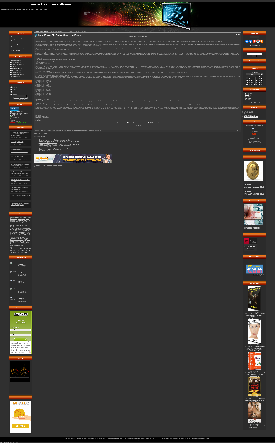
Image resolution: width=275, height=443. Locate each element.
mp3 (16, 219)
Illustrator (19, 241)
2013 (29, 248)
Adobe (21, 225)
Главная (130, 36)
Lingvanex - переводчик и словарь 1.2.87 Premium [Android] (55, 145)
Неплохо (14, 91)
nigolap (61, 130)
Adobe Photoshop (20, 224)
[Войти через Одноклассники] (261, 41)
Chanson (16, 243)
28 (254, 84)
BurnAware (28, 229)
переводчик (91, 130)
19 (249, 82)
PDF (30, 217)
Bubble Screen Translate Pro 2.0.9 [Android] (50, 149)
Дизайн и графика (16, 64)
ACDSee (12, 229)
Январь (46, 31)
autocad (21, 240)
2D (19, 245)
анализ (13, 233)
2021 (17, 245)
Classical (12, 237)
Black (14, 232)
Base (15, 234)
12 (249, 80)
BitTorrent (20, 222)
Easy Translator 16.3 (44, 150)
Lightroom (17, 237)
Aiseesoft (12, 228)
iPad (19, 233)
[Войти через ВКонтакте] (247, 41)
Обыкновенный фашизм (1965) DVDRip (254, 400)
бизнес (12, 241)
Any (30, 234)
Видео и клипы (15, 62)
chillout (17, 231)
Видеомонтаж (21, 229)
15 (256, 80)
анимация (22, 248)
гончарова (12, 221)
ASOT (11, 250)
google (28, 233)
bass (11, 232)
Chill (29, 230)
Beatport (21, 243)
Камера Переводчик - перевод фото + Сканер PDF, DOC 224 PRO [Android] (59, 141)
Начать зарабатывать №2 (254, 192)
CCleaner (17, 225)
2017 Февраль (248, 93)
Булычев (12, 219)
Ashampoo (25, 222)
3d (10, 233)
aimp (17, 232)
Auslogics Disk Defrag (23, 234)
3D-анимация (21, 238)
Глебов (12, 220)
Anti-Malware (22, 228)
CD (28, 217)
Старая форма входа (254, 45)
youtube (23, 242)
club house (22, 250)
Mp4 (25, 240)
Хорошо (14, 89)
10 (261, 78)
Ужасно (14, 94)
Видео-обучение (259, 313)
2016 (26, 248)
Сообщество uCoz (249, 112)
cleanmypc (23, 233)
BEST (25, 243)
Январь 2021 (254, 72)
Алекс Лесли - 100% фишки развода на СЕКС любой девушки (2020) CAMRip (254, 317)
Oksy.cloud (138, 125)
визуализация (13, 238)
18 (247, 82)
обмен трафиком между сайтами (9, 442)
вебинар (18, 217)
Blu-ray (28, 250)
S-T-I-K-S (27, 220)
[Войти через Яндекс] (254, 41)
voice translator (75, 130)
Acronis (17, 228)
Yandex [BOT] (14, 122)
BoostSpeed (13, 226)
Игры (12, 66)
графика (26, 226)
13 (252, 80)
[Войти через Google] (258, 41)
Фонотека (14, 76)
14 (254, 80)
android (12, 225)
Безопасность (15, 60)
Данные (28, 240)
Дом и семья (260, 425)
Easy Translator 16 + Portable (46, 146)
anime (27, 219)
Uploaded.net (137, 128)
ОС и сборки (14, 70)
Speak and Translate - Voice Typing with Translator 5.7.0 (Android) (56, 139)
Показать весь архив (254, 102)
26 (249, 84)
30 (259, 84)
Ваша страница (254, 143)
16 (259, 80)
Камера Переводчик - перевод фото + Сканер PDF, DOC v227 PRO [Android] (59, 144)
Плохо (14, 92)
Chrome (12, 234)
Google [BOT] (22, 122)
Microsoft (12, 230)
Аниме (23, 219)
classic (28, 228)
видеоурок (24, 217)
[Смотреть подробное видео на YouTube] (30, 352)
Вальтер (22, 220)
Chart (20, 232)
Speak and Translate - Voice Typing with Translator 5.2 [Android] (55, 148)
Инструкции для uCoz (249, 115)
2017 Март (247, 95)
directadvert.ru (252, 228)
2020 (15, 241)
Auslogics (25, 225)
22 (256, 82)
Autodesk (16, 240)
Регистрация (137, 36)
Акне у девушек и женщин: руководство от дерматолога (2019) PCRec (254, 349)
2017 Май (247, 96)
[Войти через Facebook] (250, 41)
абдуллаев (24, 221)
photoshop (12, 224)
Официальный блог (249, 111)
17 (261, 80)
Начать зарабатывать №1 (254, 185)
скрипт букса (247, 251)
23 (259, 82)
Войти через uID (254, 36)
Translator (69, 130)
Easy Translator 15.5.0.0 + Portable (48, 143)
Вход (142, 36)
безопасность (20, 226)
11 (247, 80)
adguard (24, 232)
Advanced (27, 236)
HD (16, 233)
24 (261, 82)
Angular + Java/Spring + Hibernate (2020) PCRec (254, 375)
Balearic (15, 252)
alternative (20, 252)
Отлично (14, 87)
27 (252, 84)
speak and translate (83, 130)
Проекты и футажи (16, 74)
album (14, 248)
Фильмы (261, 398)
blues (16, 229)
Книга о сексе (253, 427)
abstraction (17, 242)
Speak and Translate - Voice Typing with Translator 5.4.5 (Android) (56, 140)
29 (256, 84)
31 (261, 84)
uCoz (137, 440)
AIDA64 (29, 232)
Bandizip (12, 236)
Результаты (16, 98)
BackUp (27, 224)
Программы (14, 72)
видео (21, 230)
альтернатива (13, 222)
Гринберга (18, 221)
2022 (22, 245)
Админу (36, 166)
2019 (11, 252)
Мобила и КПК (15, 68)
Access (22, 237)
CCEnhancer (18, 236)
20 (252, 82)
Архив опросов (23, 98)
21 (254, 82)
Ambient (25, 231)
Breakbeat (16, 250)
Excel (23, 236)
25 (247, 84)
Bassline (12, 242)
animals (20, 219)
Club (25, 252)
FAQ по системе (248, 113)
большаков (17, 220)
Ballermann (13, 245)
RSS (146, 36)
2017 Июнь (248, 98)
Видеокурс (13, 217)
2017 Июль (248, 99)
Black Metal (25, 241)
